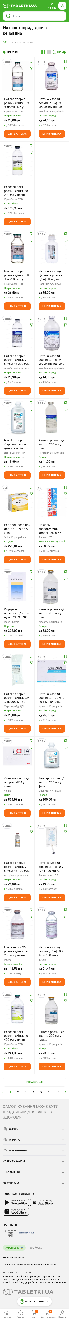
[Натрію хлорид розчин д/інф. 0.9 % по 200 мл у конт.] (17, 671)
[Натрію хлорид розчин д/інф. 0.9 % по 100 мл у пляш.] (17, 248)
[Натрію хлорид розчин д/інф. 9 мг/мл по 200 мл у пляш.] (17, 333)
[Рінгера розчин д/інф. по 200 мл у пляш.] (52, 418)
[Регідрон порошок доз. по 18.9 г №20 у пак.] (17, 502)
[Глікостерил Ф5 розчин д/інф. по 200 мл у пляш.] (17, 924)
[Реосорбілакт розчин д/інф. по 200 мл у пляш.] (17, 161)
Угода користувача (13, 1257)
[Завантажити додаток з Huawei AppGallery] (16, 1212)
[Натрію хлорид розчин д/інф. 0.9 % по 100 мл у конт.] (52, 840)
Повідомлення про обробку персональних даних (29, 1264)
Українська (12, 1247)
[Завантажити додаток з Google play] (16, 1202)
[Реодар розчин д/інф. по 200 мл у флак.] (52, 755)
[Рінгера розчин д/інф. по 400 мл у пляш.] (52, 586)
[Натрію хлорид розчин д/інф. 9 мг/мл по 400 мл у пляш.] (52, 333)
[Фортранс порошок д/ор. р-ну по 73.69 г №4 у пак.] (17, 586)
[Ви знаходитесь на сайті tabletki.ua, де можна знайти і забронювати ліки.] (20, 6)
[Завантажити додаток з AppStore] (43, 1202)
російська (36, 1247)
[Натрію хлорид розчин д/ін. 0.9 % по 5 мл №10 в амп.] (52, 671)
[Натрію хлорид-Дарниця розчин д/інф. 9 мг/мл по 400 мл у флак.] (17, 418)
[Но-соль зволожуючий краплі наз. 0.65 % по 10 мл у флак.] (52, 502)
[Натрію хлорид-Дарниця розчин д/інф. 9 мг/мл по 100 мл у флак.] (52, 248)
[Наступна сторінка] (65, 1092)
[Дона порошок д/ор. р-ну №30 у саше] (17, 755)
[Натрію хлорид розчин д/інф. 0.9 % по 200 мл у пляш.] (17, 76)
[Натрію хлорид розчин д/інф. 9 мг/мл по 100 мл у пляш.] (52, 76)
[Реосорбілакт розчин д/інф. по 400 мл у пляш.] (17, 1009)
